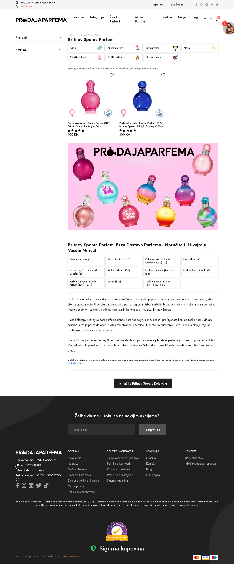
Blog (195, 17)
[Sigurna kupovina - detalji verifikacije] (117, 531)
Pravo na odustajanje (120, 475)
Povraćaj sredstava (119, 469)
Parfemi (21, 37)
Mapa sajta (153, 475)
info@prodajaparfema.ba (200, 464)
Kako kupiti (176, 4)
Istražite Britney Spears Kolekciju (143, 383)
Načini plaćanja (77, 469)
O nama (151, 458)
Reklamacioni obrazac (81, 492)
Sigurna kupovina (117, 481)
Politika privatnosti (118, 464)
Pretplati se (152, 430)
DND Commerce (70, 556)
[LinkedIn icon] (207, 4)
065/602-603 (27, 6)
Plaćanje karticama (79, 475)
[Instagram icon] (201, 4)
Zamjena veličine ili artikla (83, 481)
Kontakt (151, 464)
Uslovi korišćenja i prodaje (123, 458)
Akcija (182, 17)
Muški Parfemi (140, 19)
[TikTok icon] (217, 4)
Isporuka (158, 4)
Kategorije (97, 17)
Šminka (21, 50)
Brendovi (166, 17)
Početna (78, 17)
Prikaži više (75, 363)
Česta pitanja (76, 486)
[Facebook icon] (196, 4)
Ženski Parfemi (115, 19)
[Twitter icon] (212, 4)
